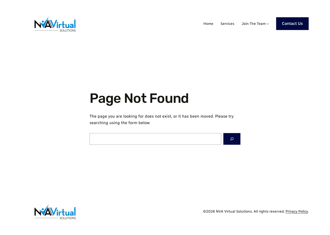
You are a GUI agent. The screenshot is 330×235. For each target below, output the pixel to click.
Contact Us (292, 23)
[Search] (231, 139)
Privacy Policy (297, 211)
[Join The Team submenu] (268, 24)
